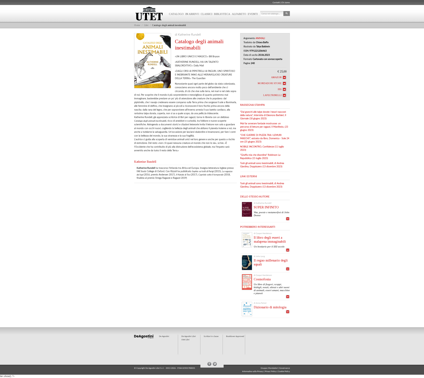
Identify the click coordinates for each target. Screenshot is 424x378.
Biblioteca (222, 14)
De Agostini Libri (188, 336)
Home (137, 25)
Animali (260, 38)
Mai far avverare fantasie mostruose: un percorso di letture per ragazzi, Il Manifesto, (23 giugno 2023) (264, 126)
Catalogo (176, 14)
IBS (280, 89)
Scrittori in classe (211, 336)
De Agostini (164, 336)
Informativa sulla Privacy (252, 371)
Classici (206, 14)
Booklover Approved (235, 336)
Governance (284, 368)
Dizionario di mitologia (270, 307)
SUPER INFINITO (266, 207)
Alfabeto (239, 14)
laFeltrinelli (272, 95)
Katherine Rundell (145, 161)
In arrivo (192, 14)
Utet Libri (149, 13)
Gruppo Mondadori (269, 368)
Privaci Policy (270, 371)
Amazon (276, 77)
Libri (146, 25)
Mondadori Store (270, 83)
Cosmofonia (262, 279)
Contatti (276, 2)
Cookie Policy (284, 371)
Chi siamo (285, 2)
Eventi (253, 14)
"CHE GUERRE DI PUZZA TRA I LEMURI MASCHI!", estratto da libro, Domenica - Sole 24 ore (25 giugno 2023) (264, 138)
